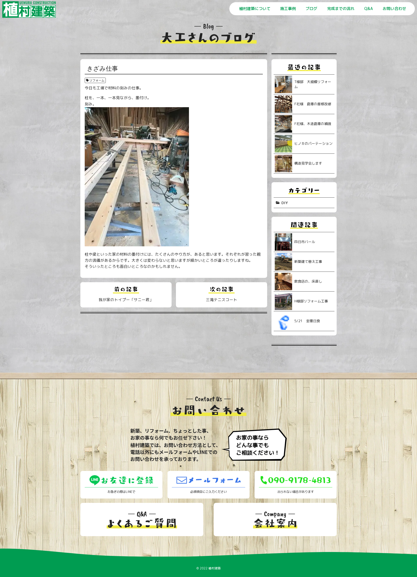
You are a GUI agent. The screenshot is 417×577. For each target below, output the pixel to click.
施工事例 (288, 8)
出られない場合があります (295, 492)
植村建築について (254, 8)
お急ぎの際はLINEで (121, 492)
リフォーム (96, 80)
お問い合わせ (394, 8)
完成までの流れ (340, 8)
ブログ (311, 8)
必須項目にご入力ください (208, 492)
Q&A (368, 8)
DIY (284, 202)
